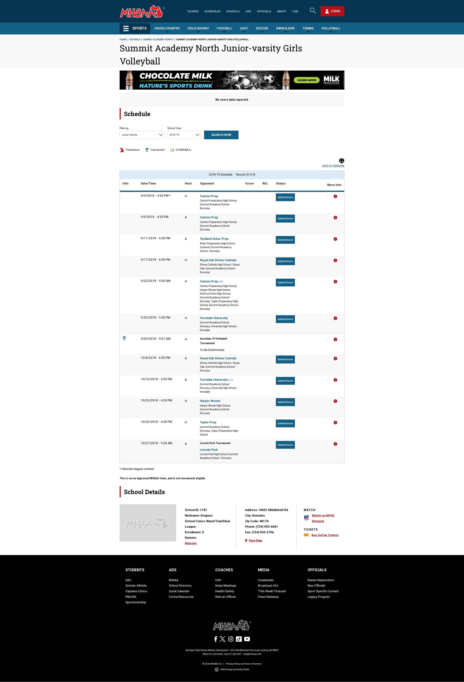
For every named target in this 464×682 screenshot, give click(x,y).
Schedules (212, 11)
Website (191, 543)
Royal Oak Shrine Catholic (218, 260)
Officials (264, 11)
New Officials (316, 585)
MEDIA (264, 570)
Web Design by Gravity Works (234, 669)
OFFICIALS (317, 570)
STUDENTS (134, 570)
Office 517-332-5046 (213, 654)
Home (123, 39)
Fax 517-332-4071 (233, 654)
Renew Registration (321, 580)
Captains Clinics (136, 591)
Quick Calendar (179, 591)
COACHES (224, 570)
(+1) (231, 380)
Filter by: (124, 128)
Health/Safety (224, 591)
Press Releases (268, 597)
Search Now (221, 135)
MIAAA (173, 580)
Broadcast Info (268, 585)
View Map (255, 540)
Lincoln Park (209, 449)
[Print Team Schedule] (341, 161)
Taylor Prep (208, 422)
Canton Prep (209, 196)
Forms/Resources (181, 597)
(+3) (221, 281)
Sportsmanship (135, 602)
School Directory (180, 585)
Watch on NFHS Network (323, 518)
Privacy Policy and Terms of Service (244, 664)
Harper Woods (210, 401)
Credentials (266, 580)
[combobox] (169, 135)
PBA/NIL (131, 597)
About (281, 11)
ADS (172, 570)
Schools (233, 11)
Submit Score (285, 197)
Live (248, 11)
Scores (193, 11)
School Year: (174, 128)
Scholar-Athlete (136, 585)
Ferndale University (214, 318)
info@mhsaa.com (252, 654)
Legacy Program (319, 597)
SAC (128, 580)
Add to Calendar (333, 165)
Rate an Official (225, 597)
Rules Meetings (225, 585)
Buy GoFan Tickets (325, 535)
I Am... (296, 11)
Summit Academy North (158, 39)
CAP (218, 580)
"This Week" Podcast (272, 591)
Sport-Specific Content (323, 591)
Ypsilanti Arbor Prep (214, 239)
